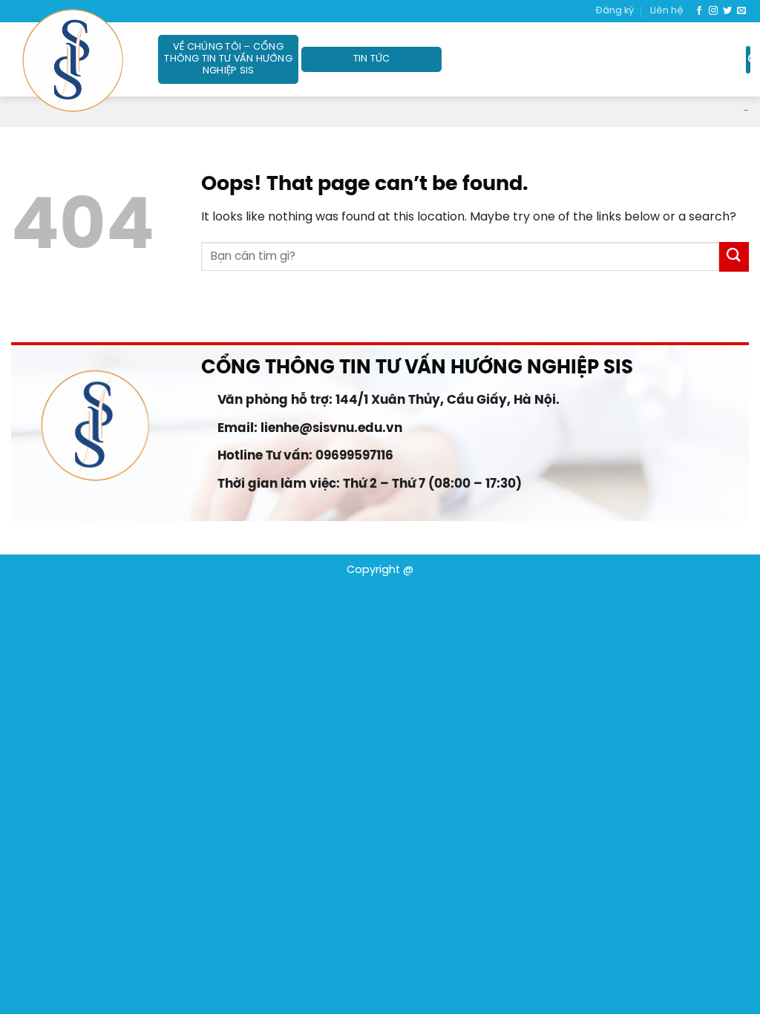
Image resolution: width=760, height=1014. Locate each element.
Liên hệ (667, 11)
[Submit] (734, 256)
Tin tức (371, 59)
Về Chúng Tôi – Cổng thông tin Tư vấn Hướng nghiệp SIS (228, 59)
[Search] (748, 59)
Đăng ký (615, 11)
